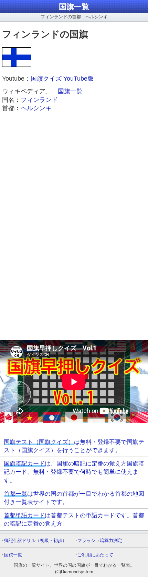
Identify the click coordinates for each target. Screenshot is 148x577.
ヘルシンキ (36, 108)
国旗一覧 (74, 6)
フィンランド (39, 99)
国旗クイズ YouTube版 (62, 78)
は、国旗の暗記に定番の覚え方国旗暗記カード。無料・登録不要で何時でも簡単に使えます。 (74, 471)
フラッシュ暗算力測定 (99, 540)
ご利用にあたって (95, 554)
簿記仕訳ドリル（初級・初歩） (35, 540)
